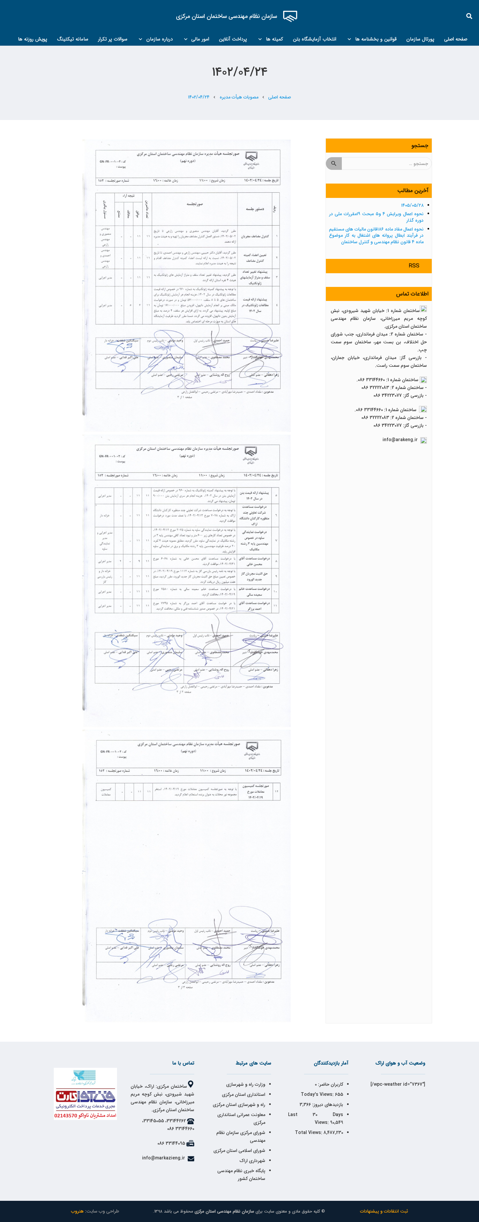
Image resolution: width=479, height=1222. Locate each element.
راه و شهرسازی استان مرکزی (239, 1104)
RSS (414, 265)
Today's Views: (318, 1094)
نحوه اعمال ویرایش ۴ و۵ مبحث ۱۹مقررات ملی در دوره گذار (376, 217)
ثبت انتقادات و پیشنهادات (384, 1211)
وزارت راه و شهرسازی (245, 1084)
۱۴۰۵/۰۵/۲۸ (412, 205)
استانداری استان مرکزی (243, 1094)
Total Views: (309, 1132)
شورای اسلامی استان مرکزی (239, 1150)
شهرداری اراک (252, 1160)
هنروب (77, 1211)
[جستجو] (469, 16)
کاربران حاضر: (330, 1084)
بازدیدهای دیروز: (327, 1104)
